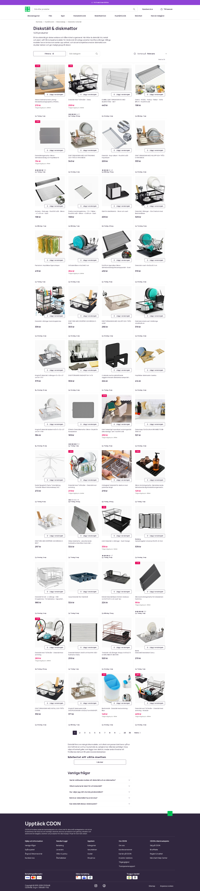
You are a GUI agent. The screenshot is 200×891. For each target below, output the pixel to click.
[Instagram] (95, 886)
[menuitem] (33, 15)
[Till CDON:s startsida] (27, 9)
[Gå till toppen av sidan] (170, 813)
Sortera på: (142, 54)
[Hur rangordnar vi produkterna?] (135, 54)
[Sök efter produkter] (134, 9)
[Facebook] (104, 886)
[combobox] (84, 9)
